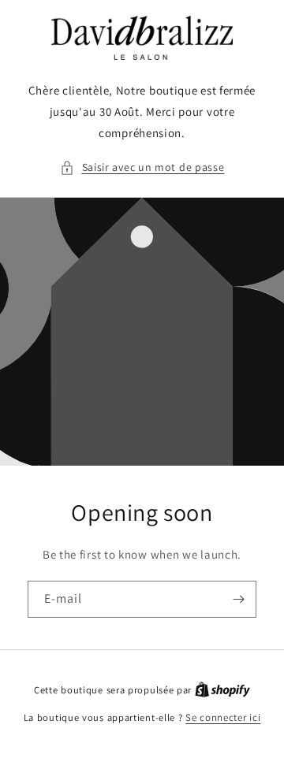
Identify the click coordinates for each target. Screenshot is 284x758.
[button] (142, 167)
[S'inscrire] (238, 599)
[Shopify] (222, 690)
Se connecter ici (222, 717)
